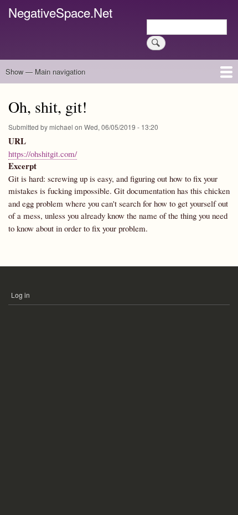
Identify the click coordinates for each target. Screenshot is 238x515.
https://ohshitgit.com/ (42, 153)
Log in (20, 294)
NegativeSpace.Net (60, 12)
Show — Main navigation (45, 71)
